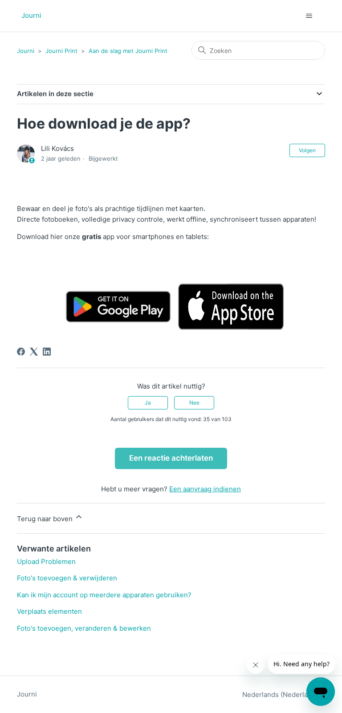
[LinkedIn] (47, 352)
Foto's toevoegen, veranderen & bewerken (84, 628)
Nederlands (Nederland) (281, 694)
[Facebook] (21, 352)
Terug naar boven (45, 518)
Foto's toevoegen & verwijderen (67, 578)
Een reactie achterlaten (171, 458)
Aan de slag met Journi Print (128, 50)
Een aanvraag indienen (205, 489)
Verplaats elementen (49, 611)
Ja (148, 402)
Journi (25, 50)
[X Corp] (34, 352)
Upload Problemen (46, 561)
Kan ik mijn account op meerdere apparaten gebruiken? (104, 595)
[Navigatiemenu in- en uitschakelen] (309, 16)
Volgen (307, 150)
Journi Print (61, 50)
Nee (194, 402)
